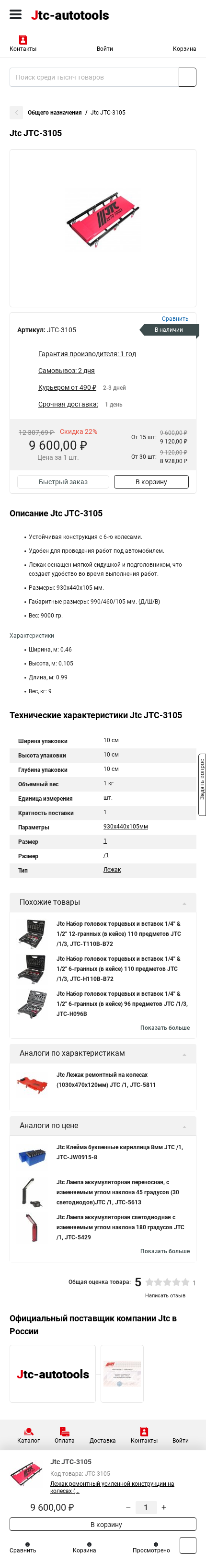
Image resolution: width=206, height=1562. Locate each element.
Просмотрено (151, 1550)
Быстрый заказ (63, 482)
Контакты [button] (23, 49)
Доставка (103, 1440)
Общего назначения (55, 112)
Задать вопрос (202, 780)
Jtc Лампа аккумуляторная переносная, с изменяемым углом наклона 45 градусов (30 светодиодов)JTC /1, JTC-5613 (118, 1192)
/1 (106, 855)
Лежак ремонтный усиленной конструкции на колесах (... (112, 1487)
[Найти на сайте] (187, 77)
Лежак (112, 869)
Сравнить (23, 1550)
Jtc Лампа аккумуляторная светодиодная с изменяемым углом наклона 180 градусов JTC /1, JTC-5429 (120, 1227)
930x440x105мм (125, 826)
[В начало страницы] (188, 1545)
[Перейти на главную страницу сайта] (72, 14)
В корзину (151, 482)
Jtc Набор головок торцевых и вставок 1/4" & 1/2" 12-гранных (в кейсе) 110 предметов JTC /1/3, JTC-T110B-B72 (119, 934)
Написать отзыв (165, 1296)
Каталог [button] (28, 1440)
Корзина (184, 49)
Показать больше (165, 1028)
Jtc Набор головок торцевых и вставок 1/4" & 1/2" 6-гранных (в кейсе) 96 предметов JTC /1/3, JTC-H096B (122, 1004)
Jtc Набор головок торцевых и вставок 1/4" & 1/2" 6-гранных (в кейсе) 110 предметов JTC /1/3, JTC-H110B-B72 (119, 969)
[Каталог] (16, 14)
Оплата (65, 1440)
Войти (105, 49)
